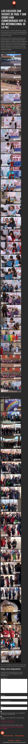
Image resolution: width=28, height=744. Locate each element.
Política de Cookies (19, 735)
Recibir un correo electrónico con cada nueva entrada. (12, 718)
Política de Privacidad (8, 735)
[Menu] (14, 6)
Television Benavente (20, 666)
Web (2, 706)
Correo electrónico (6, 700)
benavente (9, 664)
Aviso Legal (10, 740)
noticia (21, 664)
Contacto (17, 740)
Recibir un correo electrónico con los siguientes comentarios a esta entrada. (13, 713)
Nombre (3, 695)
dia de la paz (16, 664)
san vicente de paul (9, 666)
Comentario (4, 678)
